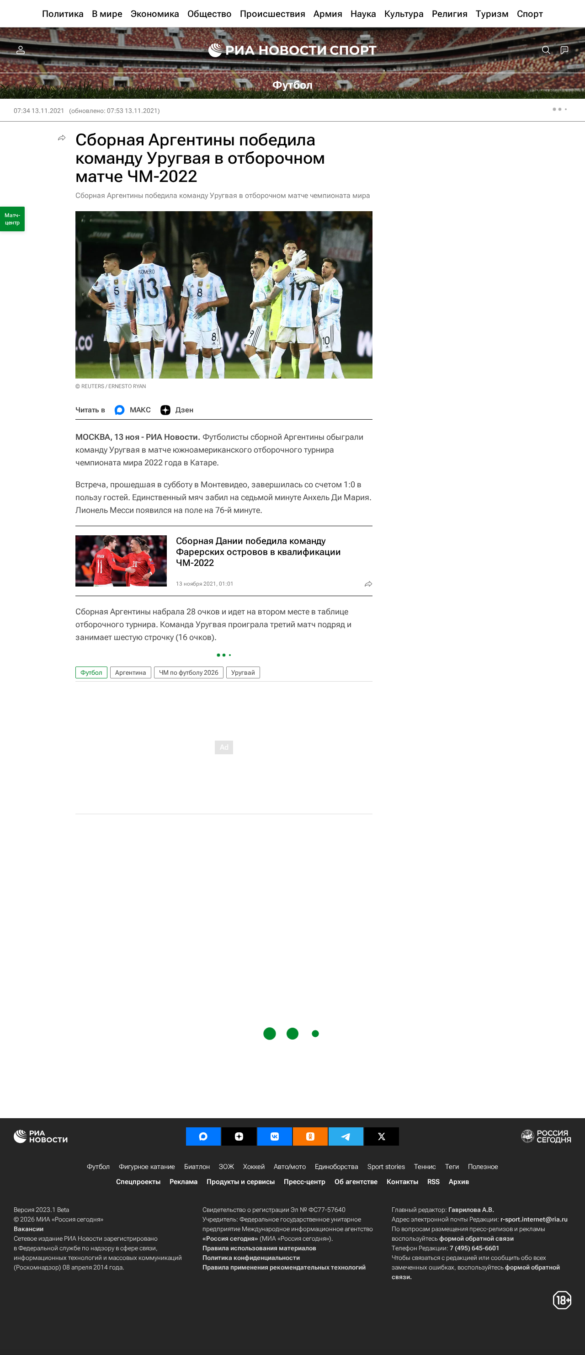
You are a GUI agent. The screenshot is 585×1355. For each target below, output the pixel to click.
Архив (459, 1182)
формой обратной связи (476, 1238)
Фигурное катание (147, 1167)
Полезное (483, 1167)
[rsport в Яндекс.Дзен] (239, 1136)
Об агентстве (356, 1182)
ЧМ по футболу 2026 (188, 672)
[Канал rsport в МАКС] (203, 1136)
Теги (452, 1167)
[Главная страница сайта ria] (261, 50)
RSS (433, 1182)
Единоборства (336, 1167)
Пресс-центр (304, 1182)
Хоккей (254, 1167)
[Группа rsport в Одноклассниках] (310, 1136)
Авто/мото (290, 1167)
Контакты (402, 1182)
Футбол (91, 672)
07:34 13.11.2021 (39, 110)
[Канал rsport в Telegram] (346, 1136)
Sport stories (386, 1167)
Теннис (425, 1167)
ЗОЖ (226, 1167)
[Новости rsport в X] (381, 1136)
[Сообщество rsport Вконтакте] (274, 1136)
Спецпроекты (138, 1182)
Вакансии (28, 1228)
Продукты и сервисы (241, 1182)
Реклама (183, 1182)
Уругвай (243, 672)
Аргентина (130, 672)
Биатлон (197, 1167)
